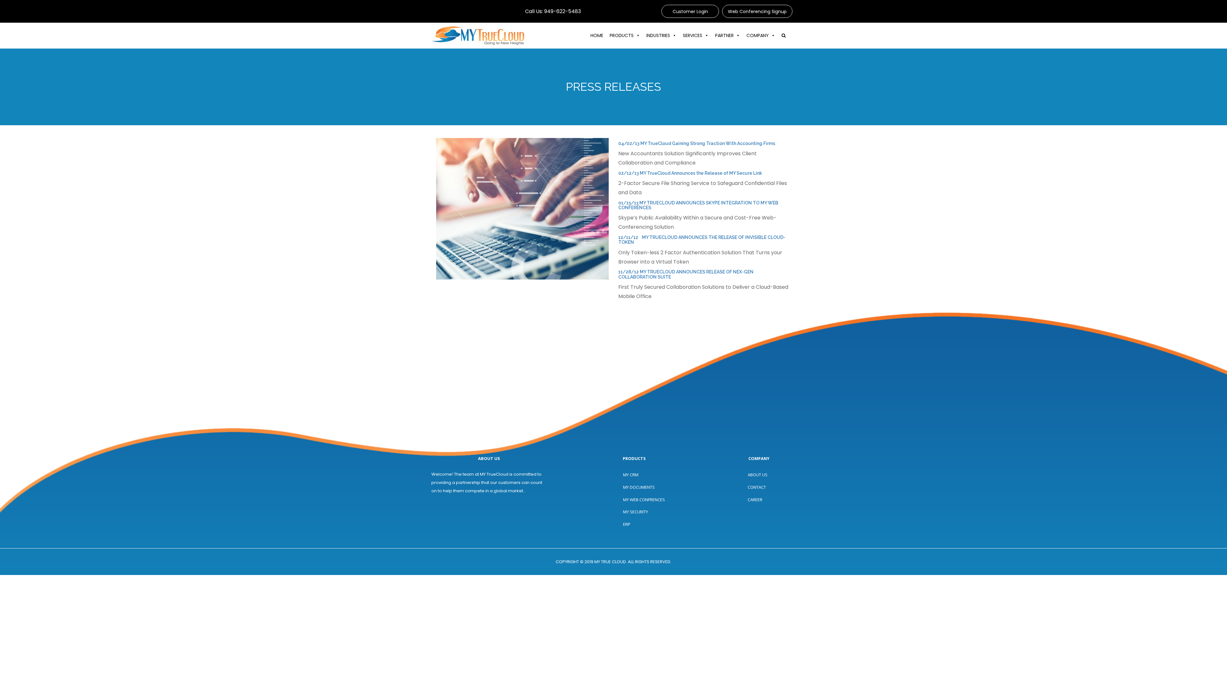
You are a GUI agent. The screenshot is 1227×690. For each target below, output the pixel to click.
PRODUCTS (622, 35)
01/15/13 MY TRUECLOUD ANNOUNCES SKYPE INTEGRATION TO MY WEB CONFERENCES (698, 205)
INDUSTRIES (658, 35)
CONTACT (757, 487)
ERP (626, 524)
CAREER (755, 499)
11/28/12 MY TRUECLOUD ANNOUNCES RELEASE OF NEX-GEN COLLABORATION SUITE (685, 274)
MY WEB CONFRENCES (644, 499)
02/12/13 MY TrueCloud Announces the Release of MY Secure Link (690, 173)
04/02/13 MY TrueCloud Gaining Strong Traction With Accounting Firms (696, 143)
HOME (596, 35)
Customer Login (690, 11)
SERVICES (692, 35)
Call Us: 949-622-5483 (553, 11)
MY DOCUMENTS (639, 487)
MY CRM (630, 475)
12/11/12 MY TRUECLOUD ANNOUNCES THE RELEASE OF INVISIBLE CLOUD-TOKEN (701, 240)
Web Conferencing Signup (757, 11)
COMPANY (757, 35)
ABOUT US (758, 475)
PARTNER (724, 35)
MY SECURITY (635, 512)
